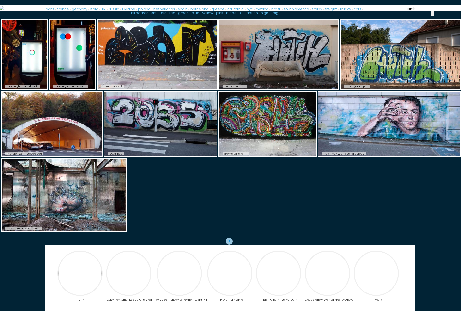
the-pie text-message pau (24, 153)
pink (219, 13)
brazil (276, 9)
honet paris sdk (113, 86)
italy (94, 9)
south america (296, 9)
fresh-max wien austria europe (344, 153)
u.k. (103, 9)
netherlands (164, 9)
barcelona (199, 9)
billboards (139, 13)
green (183, 13)
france (63, 9)
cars (357, 9)
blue (195, 13)
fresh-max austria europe (23, 228)
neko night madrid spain (23, 86)
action (252, 13)
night (265, 13)
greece (218, 9)
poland (144, 9)
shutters (158, 13)
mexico (262, 9)
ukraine (128, 9)
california (235, 9)
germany (79, 9)
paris (50, 9)
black (231, 13)
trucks (345, 9)
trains (317, 9)
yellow (207, 13)
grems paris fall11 (236, 153)
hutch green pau (357, 86)
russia (114, 9)
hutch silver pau (234, 86)
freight (331, 9)
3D (241, 13)
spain (183, 9)
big (275, 13)
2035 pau (116, 153)
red (172, 13)
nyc (250, 9)
